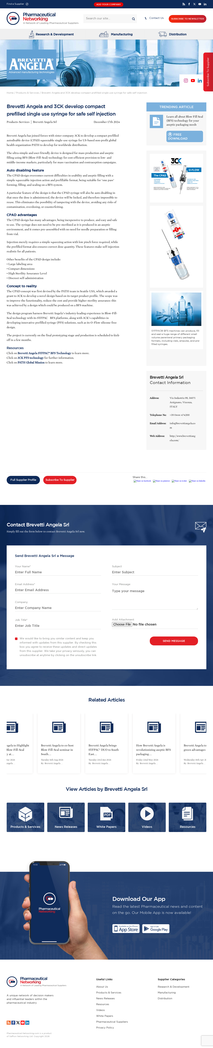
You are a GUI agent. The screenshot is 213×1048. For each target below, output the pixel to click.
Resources (102, 1004)
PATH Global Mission (31, 362)
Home (10, 93)
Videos (100, 1010)
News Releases (105, 998)
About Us (102, 987)
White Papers (104, 1016)
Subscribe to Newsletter (187, 19)
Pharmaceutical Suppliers (112, 1022)
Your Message (121, 584)
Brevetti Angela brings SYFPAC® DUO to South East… (58, 750)
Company (21, 602)
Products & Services (27, 93)
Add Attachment (123, 619)
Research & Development (55, 34)
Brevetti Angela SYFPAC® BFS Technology (44, 353)
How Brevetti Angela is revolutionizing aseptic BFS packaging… (107, 750)
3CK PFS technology (31, 358)
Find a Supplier (15, 4)
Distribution (178, 34)
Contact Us (156, 18)
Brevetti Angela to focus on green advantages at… (155, 748)
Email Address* (25, 584)
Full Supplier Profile (23, 480)
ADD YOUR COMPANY (108, 4)
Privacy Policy (105, 1028)
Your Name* (23, 566)
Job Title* (21, 620)
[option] (60, 743)
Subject (117, 566)
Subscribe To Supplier (60, 480)
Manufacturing (122, 34)
